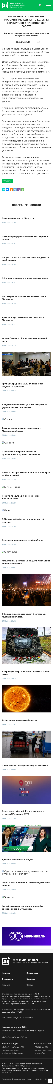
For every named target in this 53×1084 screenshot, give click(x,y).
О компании (7, 979)
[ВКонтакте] (7, 189)
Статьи (29, 985)
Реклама (6, 985)
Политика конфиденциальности (13, 1079)
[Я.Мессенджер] (3, 189)
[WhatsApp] (22, 189)
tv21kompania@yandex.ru (12, 1053)
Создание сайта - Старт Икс (37, 1079)
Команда (30, 979)
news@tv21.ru (39, 1053)
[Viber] (19, 189)
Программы (32, 973)
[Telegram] (15, 189)
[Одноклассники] (11, 189)
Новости (6, 973)
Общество (7, 181)
